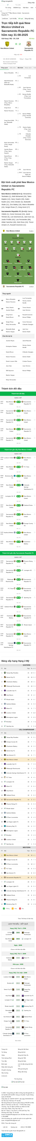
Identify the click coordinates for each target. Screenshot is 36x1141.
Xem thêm (18, 1040)
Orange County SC (28, 524)
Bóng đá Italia (22, 1061)
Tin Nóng (4, 1052)
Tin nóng (8, 7)
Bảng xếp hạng (29, 18)
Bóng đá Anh (21, 1052)
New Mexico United (9, 403)
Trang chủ (4, 1049)
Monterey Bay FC (9, 477)
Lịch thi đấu (13, 18)
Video (3, 1055)
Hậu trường (4, 1073)
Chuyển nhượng (6, 1070)
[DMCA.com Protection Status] (7, 1136)
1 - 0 (18, 989)
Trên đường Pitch (6, 1058)
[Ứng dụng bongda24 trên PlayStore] (15, 1082)
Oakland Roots (28, 505)
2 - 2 (18, 1027)
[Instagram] (22, 1123)
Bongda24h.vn (21, 1130)
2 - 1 (18, 995)
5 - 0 (18, 958)
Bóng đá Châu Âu (23, 1055)
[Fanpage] (18, 1123)
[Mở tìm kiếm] (31, 5)
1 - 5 (18, 1021)
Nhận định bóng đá (7, 1067)
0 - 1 (18, 983)
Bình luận (4, 1064)
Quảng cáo (14, 1127)
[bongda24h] (2, 7)
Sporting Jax (27, 597)
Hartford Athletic (8, 532)
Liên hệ (5, 1127)
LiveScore (5, 18)
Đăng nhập (31, 2)
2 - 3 (18, 1010)
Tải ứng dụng (18, 1079)
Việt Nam (25, 7)
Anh (32, 7)
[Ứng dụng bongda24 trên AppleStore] (21, 1082)
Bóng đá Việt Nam (23, 1049)
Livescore (4, 1076)
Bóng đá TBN (22, 1058)
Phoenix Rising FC (28, 562)
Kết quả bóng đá (23, 1069)
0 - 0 (18, 977)
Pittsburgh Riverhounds (9, 580)
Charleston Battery (27, 542)
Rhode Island (28, 625)
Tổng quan (4, 67)
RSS (2, 1123)
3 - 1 (18, 1006)
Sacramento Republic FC (27, 403)
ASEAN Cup (17, 7)
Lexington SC (9, 496)
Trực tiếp (4, 1061)
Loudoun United (8, 457)
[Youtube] (26, 1123)
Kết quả (20, 18)
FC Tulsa (26, 467)
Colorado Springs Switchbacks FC (28, 487)
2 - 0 (18, 1000)
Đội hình (20, 67)
